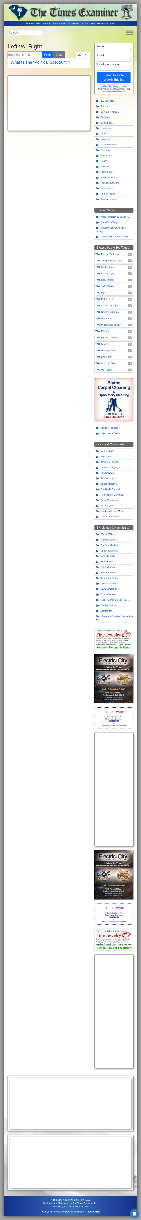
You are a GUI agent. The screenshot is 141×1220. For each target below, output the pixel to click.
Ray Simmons (108, 478)
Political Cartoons (110, 254)
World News (107, 188)
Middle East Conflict (111, 325)
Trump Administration (111, 260)
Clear (59, 54)
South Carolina (108, 267)
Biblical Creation (109, 337)
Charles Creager (109, 305)
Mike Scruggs (108, 273)
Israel (104, 344)
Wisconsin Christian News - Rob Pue (114, 618)
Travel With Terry (109, 222)
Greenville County (110, 312)
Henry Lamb (107, 561)
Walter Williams (108, 534)
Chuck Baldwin (108, 550)
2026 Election (108, 286)
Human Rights (108, 194)
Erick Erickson (108, 572)
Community (106, 123)
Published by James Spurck (114, 236)
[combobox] (25, 32)
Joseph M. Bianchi (110, 462)
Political (105, 106)
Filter (47, 54)
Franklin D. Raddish (110, 489)
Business (105, 150)
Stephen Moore (108, 605)
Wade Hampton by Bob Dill (114, 217)
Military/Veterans (109, 144)
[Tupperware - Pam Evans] (113, 717)
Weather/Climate (109, 177)
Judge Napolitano (109, 578)
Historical (105, 139)
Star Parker (106, 611)
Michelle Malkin (108, 556)
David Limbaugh (109, 589)
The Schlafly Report (110, 545)
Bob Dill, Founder (109, 428)
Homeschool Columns (112, 495)
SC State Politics (109, 112)
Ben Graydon (107, 473)
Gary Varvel (107, 280)
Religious (105, 117)
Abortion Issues (108, 199)
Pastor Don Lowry (109, 516)
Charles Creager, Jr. (110, 467)
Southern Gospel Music (112, 511)
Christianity (106, 357)
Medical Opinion (109, 583)
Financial (105, 155)
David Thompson (109, 500)
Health (104, 161)
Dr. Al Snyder (107, 505)
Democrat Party (109, 350)
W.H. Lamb (106, 318)
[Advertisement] (49, 103)
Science (105, 166)
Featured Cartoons (110, 183)
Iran (103, 293)
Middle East (107, 299)
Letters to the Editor (110, 433)
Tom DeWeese (108, 594)
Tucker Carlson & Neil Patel (114, 600)
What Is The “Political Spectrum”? (40, 62)
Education (106, 128)
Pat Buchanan (108, 567)
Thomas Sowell (108, 539)
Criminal (105, 133)
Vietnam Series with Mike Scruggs (111, 230)
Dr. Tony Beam (108, 484)
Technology (106, 172)
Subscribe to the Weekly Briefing (113, 77)
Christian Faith (108, 363)
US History (106, 370)
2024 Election (107, 101)
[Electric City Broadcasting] (113, 678)
